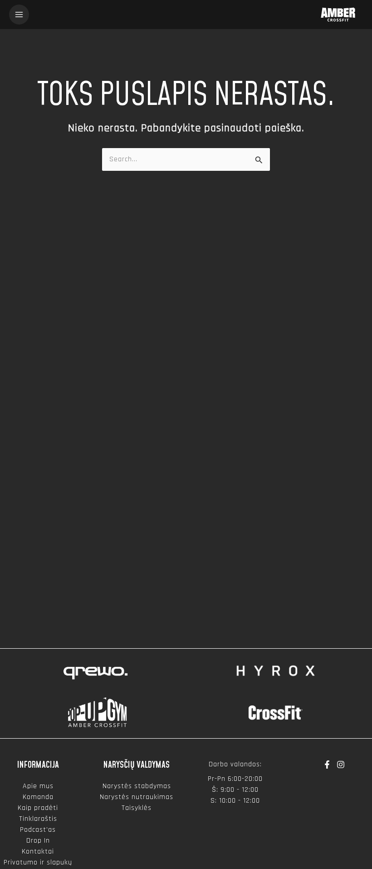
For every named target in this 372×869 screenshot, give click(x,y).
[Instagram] (341, 764)
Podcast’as (38, 829)
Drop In (38, 840)
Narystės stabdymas (137, 786)
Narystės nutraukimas (136, 797)
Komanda (38, 797)
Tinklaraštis (38, 819)
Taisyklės (137, 808)
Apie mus (38, 786)
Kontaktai (38, 851)
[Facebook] (327, 764)
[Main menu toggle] (19, 15)
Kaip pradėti (38, 808)
